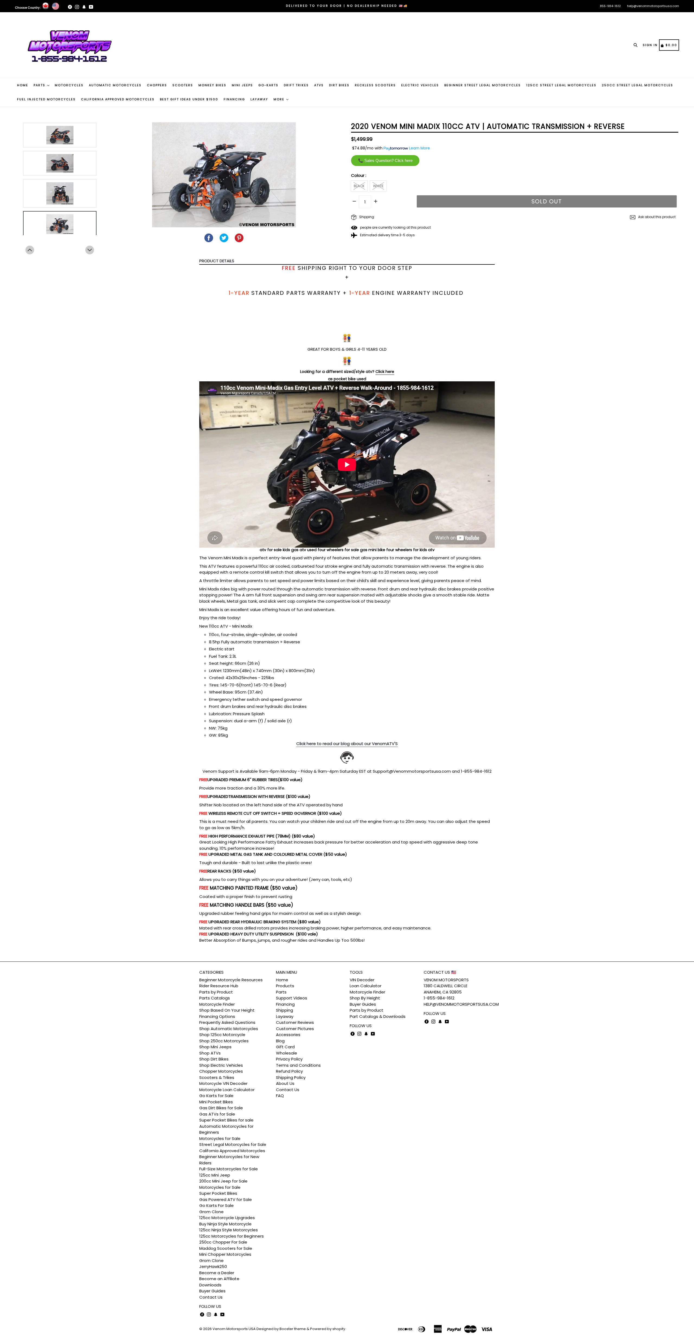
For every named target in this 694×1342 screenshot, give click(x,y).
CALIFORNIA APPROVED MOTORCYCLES (118, 99)
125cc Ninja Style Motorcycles (228, 1230)
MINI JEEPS (242, 85)
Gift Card (285, 1047)
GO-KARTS (268, 85)
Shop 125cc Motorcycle (222, 1034)
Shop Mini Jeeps (215, 1047)
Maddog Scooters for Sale (225, 1248)
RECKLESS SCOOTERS (375, 85)
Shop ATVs (210, 1053)
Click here (384, 371)
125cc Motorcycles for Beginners (231, 1236)
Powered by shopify (327, 1328)
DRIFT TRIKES (296, 85)
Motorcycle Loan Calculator (227, 1089)
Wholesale (286, 1053)
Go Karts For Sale (216, 1205)
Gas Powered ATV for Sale (225, 1199)
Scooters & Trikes (216, 1077)
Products (285, 986)
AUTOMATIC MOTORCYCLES (115, 85)
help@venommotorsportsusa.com (653, 6)
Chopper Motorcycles (221, 1071)
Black (359, 185)
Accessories (288, 1034)
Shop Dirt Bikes (214, 1059)
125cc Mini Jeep (214, 1175)
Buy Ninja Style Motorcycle (225, 1224)
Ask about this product (656, 217)
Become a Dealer (216, 1273)
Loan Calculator (365, 986)
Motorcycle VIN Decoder (223, 1083)
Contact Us (211, 1297)
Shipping (366, 217)
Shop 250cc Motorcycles (224, 1041)
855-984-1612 (610, 6)
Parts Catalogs (214, 998)
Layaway (284, 1016)
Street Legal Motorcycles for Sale (232, 1144)
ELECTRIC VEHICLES (420, 85)
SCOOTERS (182, 85)
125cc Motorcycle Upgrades (227, 1217)
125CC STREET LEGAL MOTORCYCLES (561, 85)
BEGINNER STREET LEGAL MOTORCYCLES (482, 85)
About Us (285, 1083)
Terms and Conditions (298, 1065)
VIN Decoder (362, 980)
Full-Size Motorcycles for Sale (228, 1169)
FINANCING (234, 99)
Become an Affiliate (219, 1279)
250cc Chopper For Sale (223, 1242)
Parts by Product (216, 992)
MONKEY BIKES (212, 85)
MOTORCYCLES (69, 85)
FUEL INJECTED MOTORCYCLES (46, 99)
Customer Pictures (295, 1028)
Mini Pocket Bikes (216, 1102)
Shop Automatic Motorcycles (228, 1028)
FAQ (280, 1095)
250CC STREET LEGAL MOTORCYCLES (637, 85)
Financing (285, 1004)
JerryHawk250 (213, 1266)
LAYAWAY (259, 99)
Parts (281, 992)
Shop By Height (365, 998)
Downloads (210, 1285)
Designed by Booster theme (281, 1328)
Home (282, 980)
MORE (280, 99)
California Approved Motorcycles (232, 1151)
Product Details (216, 261)
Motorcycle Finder (217, 1004)
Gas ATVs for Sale (217, 1114)
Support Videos (291, 998)
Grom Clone (211, 1212)
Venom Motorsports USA (234, 1328)
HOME (22, 85)
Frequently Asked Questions (227, 1022)
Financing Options (217, 1016)
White (378, 185)
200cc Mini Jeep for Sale (223, 1181)
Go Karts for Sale (216, 1095)
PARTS (40, 85)
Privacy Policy (289, 1059)
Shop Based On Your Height (227, 1010)
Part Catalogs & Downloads (378, 1016)
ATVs (319, 85)
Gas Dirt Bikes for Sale (221, 1108)
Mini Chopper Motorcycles (225, 1254)
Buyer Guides (212, 1291)
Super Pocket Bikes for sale (226, 1120)
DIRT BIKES (339, 85)
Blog (280, 1041)
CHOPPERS (157, 85)
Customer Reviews (295, 1022)
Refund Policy (289, 1071)
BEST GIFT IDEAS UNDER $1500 (189, 99)
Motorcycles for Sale (219, 1138)
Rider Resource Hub (218, 986)
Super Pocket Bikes (218, 1193)
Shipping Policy (291, 1077)
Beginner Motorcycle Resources (231, 980)
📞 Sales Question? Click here (385, 160)
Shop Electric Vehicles (221, 1065)
